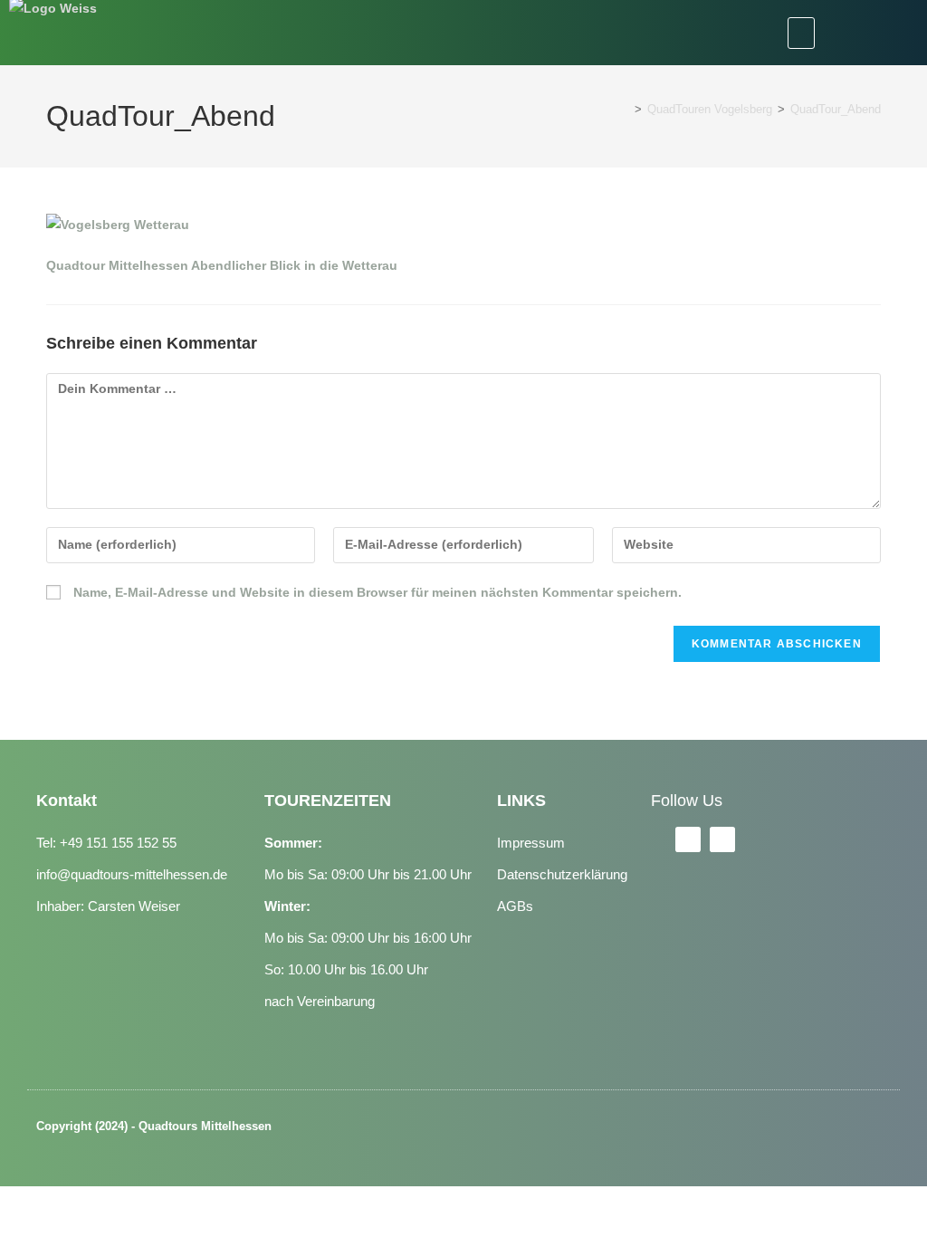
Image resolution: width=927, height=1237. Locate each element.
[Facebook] (847, 32)
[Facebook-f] (688, 839)
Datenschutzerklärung (562, 874)
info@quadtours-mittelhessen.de (131, 874)
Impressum (531, 842)
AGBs (515, 906)
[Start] (624, 109)
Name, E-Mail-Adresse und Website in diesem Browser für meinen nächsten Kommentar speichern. (377, 592)
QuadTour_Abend (835, 109)
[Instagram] (894, 32)
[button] (801, 33)
